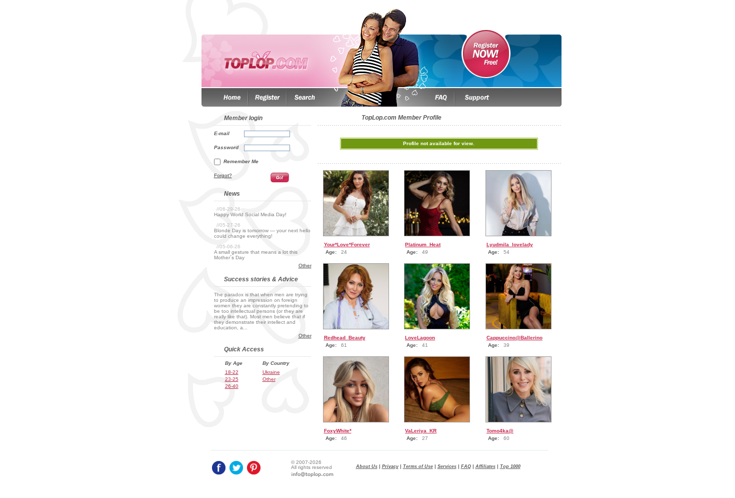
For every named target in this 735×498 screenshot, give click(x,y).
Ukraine (271, 372)
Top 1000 (510, 466)
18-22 (231, 372)
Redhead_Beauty (345, 337)
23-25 (231, 379)
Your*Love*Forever (347, 244)
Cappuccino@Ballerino (514, 337)
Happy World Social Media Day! (250, 214)
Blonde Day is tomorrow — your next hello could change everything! (262, 233)
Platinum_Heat (422, 244)
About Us (367, 466)
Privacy (390, 466)
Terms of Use (418, 466)
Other (305, 265)
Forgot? (223, 175)
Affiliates (486, 466)
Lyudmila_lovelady (509, 244)
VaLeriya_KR (420, 430)
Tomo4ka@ (500, 430)
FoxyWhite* (338, 430)
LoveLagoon (420, 337)
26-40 (231, 386)
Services (447, 466)
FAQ (466, 466)
